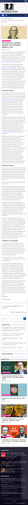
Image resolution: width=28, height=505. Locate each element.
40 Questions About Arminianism (11, 99)
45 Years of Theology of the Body (17, 312)
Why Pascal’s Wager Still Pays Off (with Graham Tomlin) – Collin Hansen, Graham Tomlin (13, 377)
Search (24, 318)
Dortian (8, 254)
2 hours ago (9, 465)
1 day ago (5, 443)
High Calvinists (7, 132)
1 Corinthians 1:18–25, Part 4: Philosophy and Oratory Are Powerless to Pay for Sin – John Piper (16, 463)
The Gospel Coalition (6, 40)
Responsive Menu (25, 1)
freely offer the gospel (16, 132)
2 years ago (5, 49)
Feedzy (25, 503)
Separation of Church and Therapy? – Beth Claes (12, 347)
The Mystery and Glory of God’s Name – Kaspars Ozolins (13, 493)
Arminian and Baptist (21, 98)
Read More (4, 296)
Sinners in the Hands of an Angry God (14, 62)
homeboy (4, 285)
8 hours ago (5, 380)
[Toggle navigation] (6, 15)
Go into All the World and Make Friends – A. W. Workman (13, 307)
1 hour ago (9, 458)
